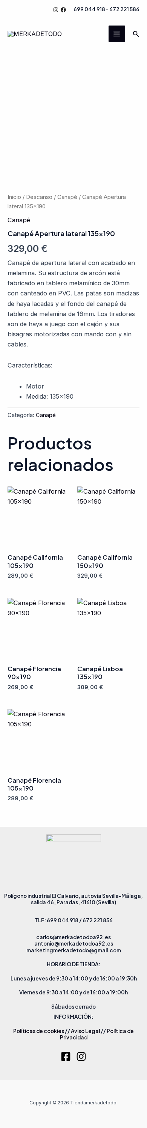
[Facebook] (63, 9)
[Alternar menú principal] (117, 34)
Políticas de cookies (38, 1031)
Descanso (39, 196)
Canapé (67, 196)
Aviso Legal (85, 1031)
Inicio (14, 196)
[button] (136, 34)
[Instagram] (55, 9)
